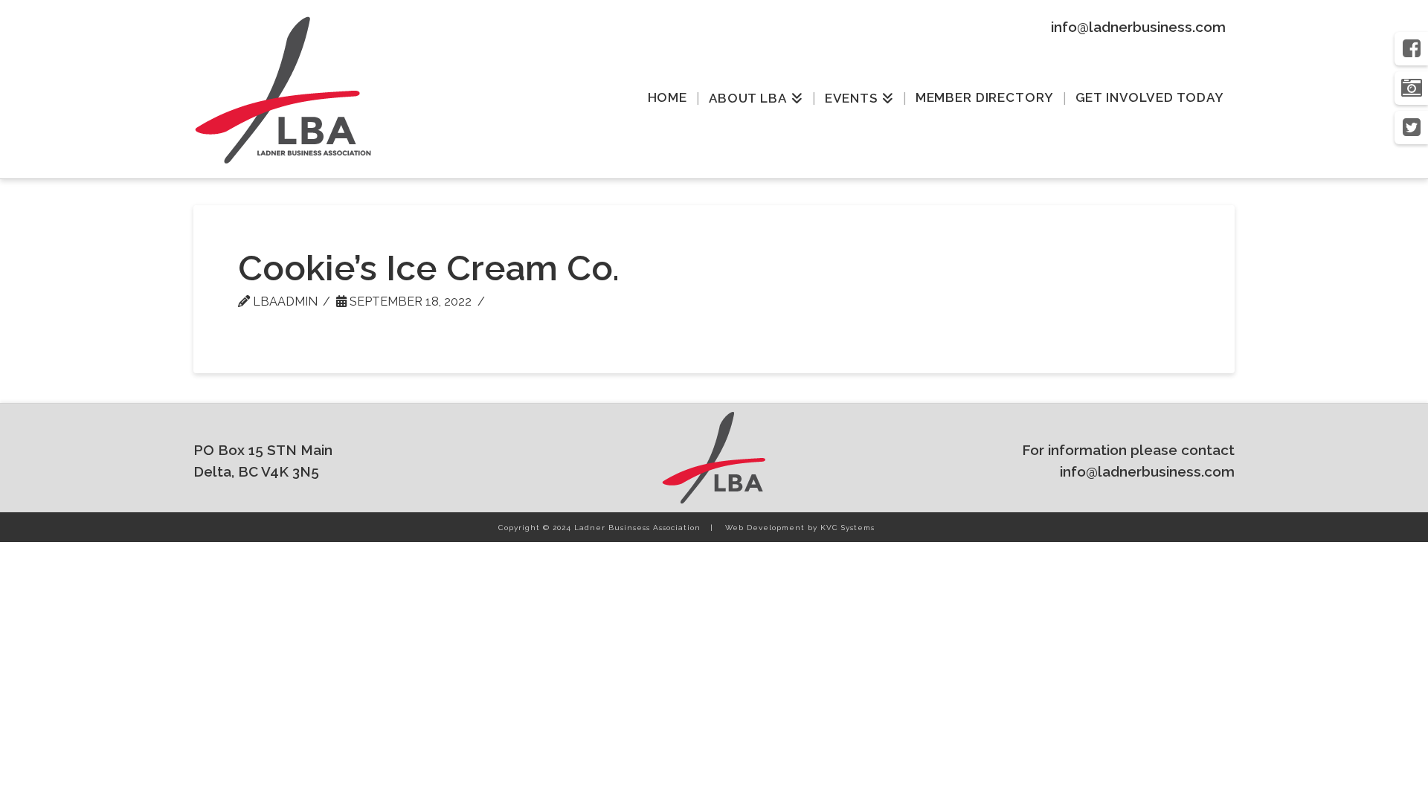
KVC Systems (847, 527)
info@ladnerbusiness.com (1138, 27)
